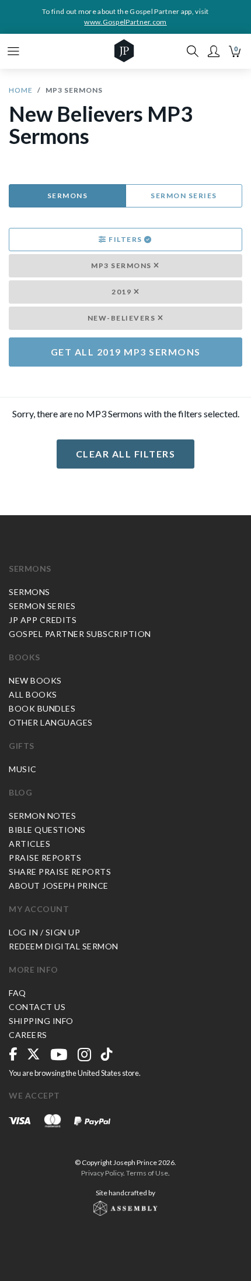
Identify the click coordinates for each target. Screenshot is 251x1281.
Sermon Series (184, 195)
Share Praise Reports (60, 872)
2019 (122, 291)
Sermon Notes (42, 816)
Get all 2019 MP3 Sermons (126, 351)
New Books (35, 680)
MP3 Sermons (122, 265)
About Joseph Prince (59, 886)
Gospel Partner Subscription (80, 634)
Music (23, 769)
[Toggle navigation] (13, 51)
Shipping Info (41, 1021)
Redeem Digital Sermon (63, 946)
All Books (33, 694)
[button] (213, 51)
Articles (29, 844)
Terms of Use (147, 1173)
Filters (126, 239)
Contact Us (37, 1007)
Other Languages (51, 722)
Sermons (67, 195)
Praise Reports (45, 858)
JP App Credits (42, 620)
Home (21, 90)
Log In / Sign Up (44, 932)
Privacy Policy (102, 1173)
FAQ (17, 993)
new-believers (123, 318)
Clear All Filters (126, 453)
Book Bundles (42, 708)
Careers (28, 1035)
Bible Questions (47, 830)
